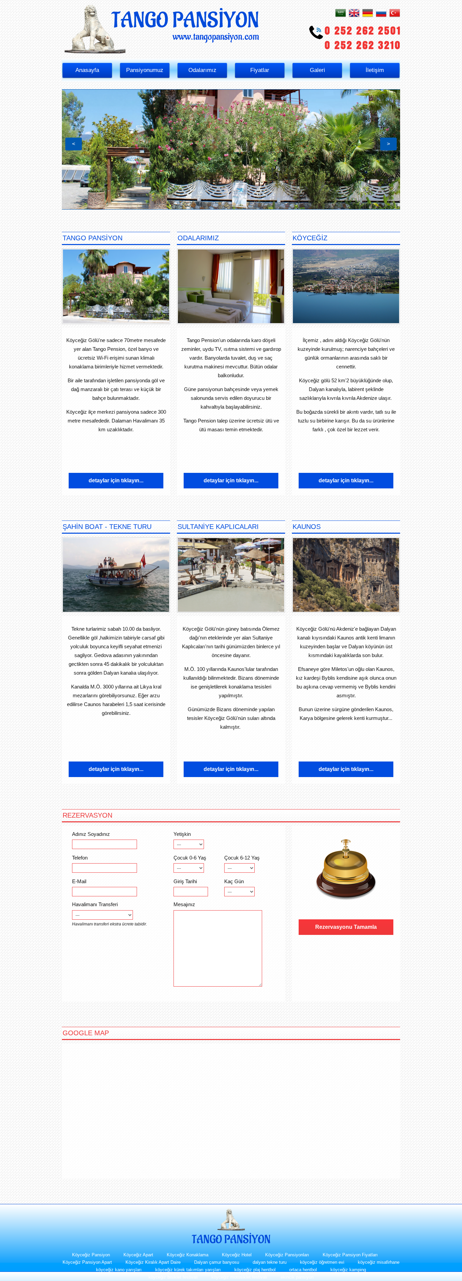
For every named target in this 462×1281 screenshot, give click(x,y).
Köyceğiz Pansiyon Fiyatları (350, 1254)
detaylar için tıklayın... (116, 480)
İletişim (375, 70)
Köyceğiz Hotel (237, 1254)
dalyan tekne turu (269, 1262)
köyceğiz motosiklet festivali (239, 1277)
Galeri (317, 70)
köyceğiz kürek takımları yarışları (188, 1269)
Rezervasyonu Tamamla (346, 927)
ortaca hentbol (303, 1269)
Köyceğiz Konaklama (187, 1254)
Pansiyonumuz (144, 70)
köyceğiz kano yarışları (119, 1269)
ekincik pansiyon (297, 1277)
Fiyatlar (259, 70)
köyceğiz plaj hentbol (255, 1269)
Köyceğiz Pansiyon (91, 1254)
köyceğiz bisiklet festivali (173, 1277)
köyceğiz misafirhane (378, 1262)
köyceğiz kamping (348, 1269)
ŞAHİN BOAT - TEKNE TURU (107, 526)
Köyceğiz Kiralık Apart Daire (153, 1262)
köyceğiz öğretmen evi (322, 1262)
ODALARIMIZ (198, 238)
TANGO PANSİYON (92, 238)
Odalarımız (202, 70)
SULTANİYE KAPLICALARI (218, 526)
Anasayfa (87, 70)
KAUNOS (307, 526)
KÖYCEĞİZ (310, 238)
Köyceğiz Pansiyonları (287, 1254)
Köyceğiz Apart (138, 1254)
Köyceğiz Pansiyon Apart (87, 1262)
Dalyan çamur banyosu (216, 1262)
